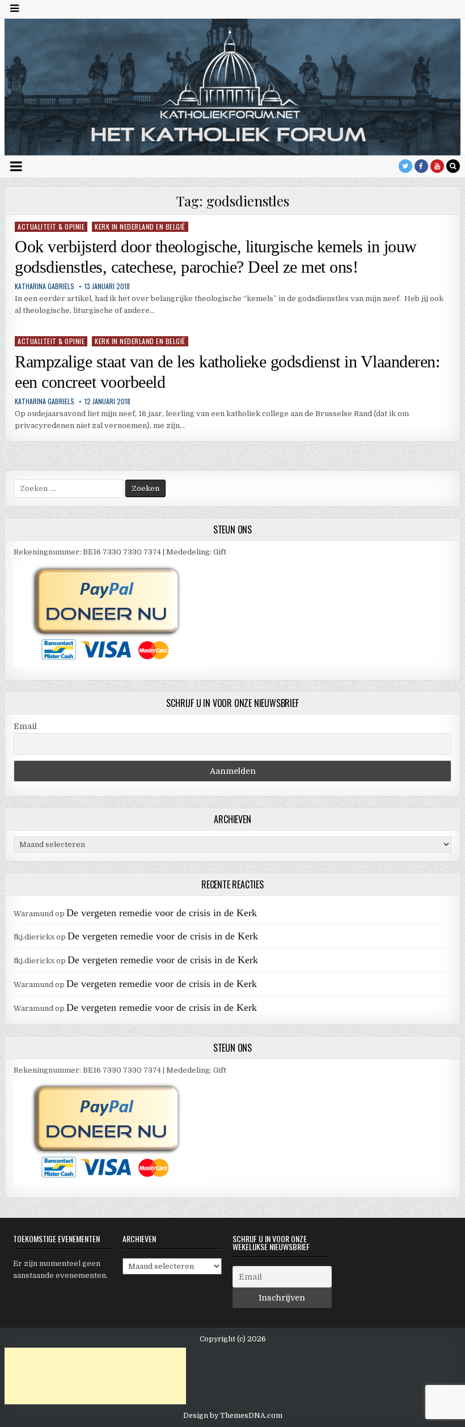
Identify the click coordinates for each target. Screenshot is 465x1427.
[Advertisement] (95, 1376)
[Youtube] (437, 166)
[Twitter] (405, 166)
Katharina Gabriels (44, 286)
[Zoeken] (453, 166)
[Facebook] (421, 166)
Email (25, 726)
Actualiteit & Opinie (51, 226)
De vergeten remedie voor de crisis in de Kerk (161, 912)
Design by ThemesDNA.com (232, 1416)
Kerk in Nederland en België (140, 226)
